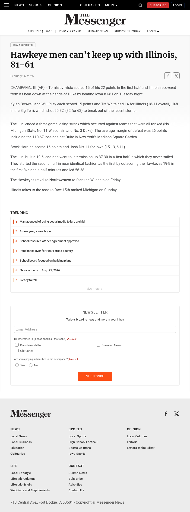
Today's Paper (70, 31)
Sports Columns (80, 448)
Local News (18, 436)
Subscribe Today (127, 31)
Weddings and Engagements (30, 490)
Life (71, 5)
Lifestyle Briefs (21, 484)
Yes (22, 365)
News (19, 5)
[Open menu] (7, 5)
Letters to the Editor (141, 448)
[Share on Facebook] (167, 75)
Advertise (75, 484)
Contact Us (76, 490)
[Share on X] (176, 75)
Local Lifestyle (20, 473)
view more (93, 288)
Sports (35, 5)
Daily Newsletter (31, 345)
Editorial (133, 442)
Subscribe (158, 5)
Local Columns (137, 436)
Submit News (98, 31)
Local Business (21, 442)
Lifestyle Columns (23, 478)
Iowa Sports (23, 45)
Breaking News (112, 345)
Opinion (55, 5)
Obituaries (90, 5)
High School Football (83, 442)
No (36, 365)
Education (17, 448)
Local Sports (77, 436)
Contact (76, 466)
